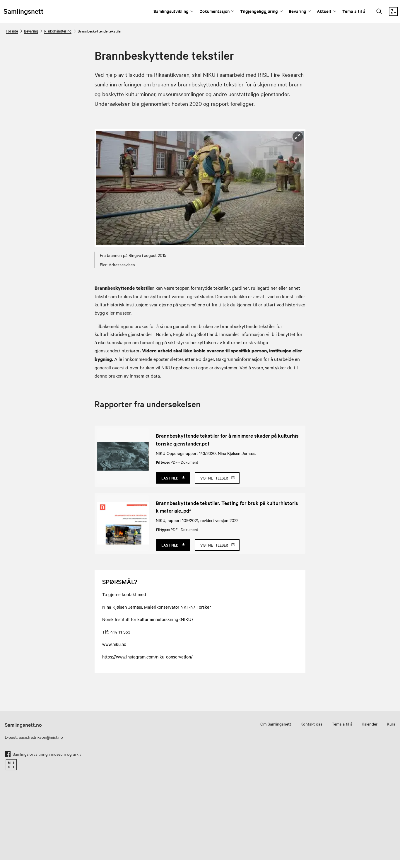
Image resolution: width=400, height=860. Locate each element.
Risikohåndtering (57, 30)
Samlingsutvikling (171, 11)
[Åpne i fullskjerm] (298, 137)
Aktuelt (324, 11)
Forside (12, 30)
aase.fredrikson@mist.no (41, 737)
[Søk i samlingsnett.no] (379, 12)
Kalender (369, 724)
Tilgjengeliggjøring (259, 11)
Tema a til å (353, 11)
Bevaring (297, 11)
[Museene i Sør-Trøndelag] (393, 14)
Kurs (391, 724)
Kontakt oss (311, 724)
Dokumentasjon (214, 11)
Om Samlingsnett (275, 724)
